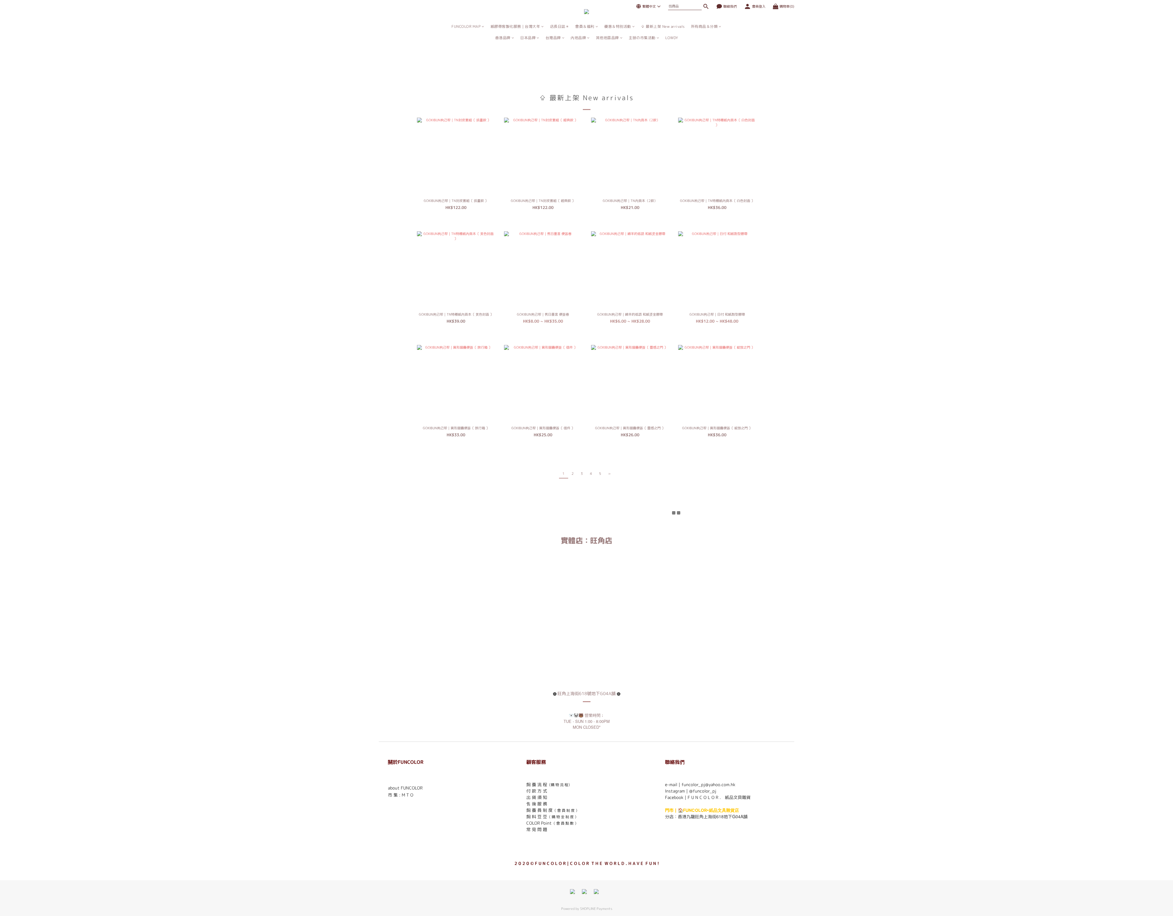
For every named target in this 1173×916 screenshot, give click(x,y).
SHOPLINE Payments (596, 908)
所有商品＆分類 (704, 26)
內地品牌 (578, 37)
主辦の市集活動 (642, 37)
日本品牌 (527, 37)
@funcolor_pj (702, 791)
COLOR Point (539, 823)
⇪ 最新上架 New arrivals (663, 26)
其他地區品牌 (607, 37)
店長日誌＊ (559, 26)
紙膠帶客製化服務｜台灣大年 (515, 26)
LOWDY (671, 37)
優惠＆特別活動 (617, 26)
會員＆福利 (584, 26)
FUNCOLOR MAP (466, 26)
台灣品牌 (553, 37)
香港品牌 (502, 37)
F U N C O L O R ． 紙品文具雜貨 (719, 797)
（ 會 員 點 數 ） (565, 823)
